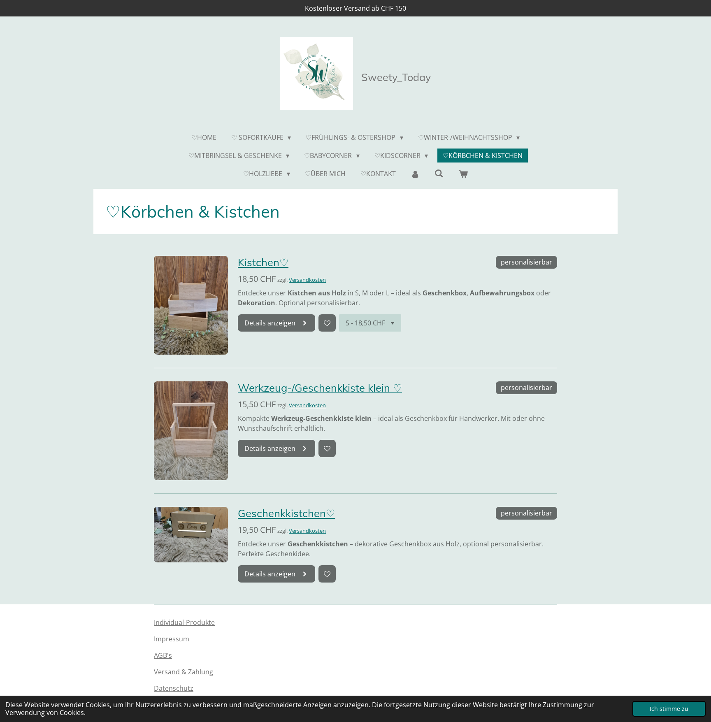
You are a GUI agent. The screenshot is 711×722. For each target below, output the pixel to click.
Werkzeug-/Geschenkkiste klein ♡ (320, 387)
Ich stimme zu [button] (669, 709)
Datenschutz (173, 688)
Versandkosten (307, 279)
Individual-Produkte (184, 622)
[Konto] (415, 174)
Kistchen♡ (263, 262)
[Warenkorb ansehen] (463, 174)
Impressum (171, 638)
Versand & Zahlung (183, 671)
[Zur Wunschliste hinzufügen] (327, 323)
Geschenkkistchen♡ (286, 513)
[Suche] (439, 173)
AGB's (163, 655)
